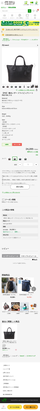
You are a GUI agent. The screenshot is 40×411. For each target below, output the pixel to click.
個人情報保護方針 (7, 394)
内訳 (37, 154)
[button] (33, 289)
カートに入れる (14, 407)
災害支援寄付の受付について (14, 35)
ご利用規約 (6, 383)
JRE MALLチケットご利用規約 (11, 387)
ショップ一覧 (6, 369)
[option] (20, 65)
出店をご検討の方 (7, 390)
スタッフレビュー (29, 256)
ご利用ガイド (6, 365)
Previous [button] (6, 65)
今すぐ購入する (30, 407)
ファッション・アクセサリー (20, 39)
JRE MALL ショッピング (6, 39)
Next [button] (33, 65)
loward (6, 45)
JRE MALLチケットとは (9, 380)
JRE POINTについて (8, 376)
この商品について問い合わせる (26, 90)
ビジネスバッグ (31, 356)
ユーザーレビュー (11, 256)
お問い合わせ (6, 372)
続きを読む (20, 187)
